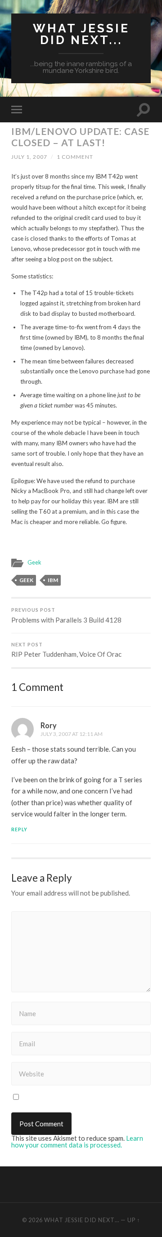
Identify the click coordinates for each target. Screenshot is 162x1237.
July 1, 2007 (29, 156)
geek (26, 580)
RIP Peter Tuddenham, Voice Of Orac (66, 650)
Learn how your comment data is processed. (77, 1141)
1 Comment (75, 156)
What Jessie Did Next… (81, 1220)
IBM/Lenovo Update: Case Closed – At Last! (80, 136)
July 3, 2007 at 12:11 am (71, 734)
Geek (34, 562)
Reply (19, 829)
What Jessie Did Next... (81, 34)
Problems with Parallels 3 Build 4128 (66, 615)
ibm (53, 580)
